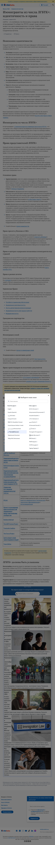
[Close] (48, 395)
